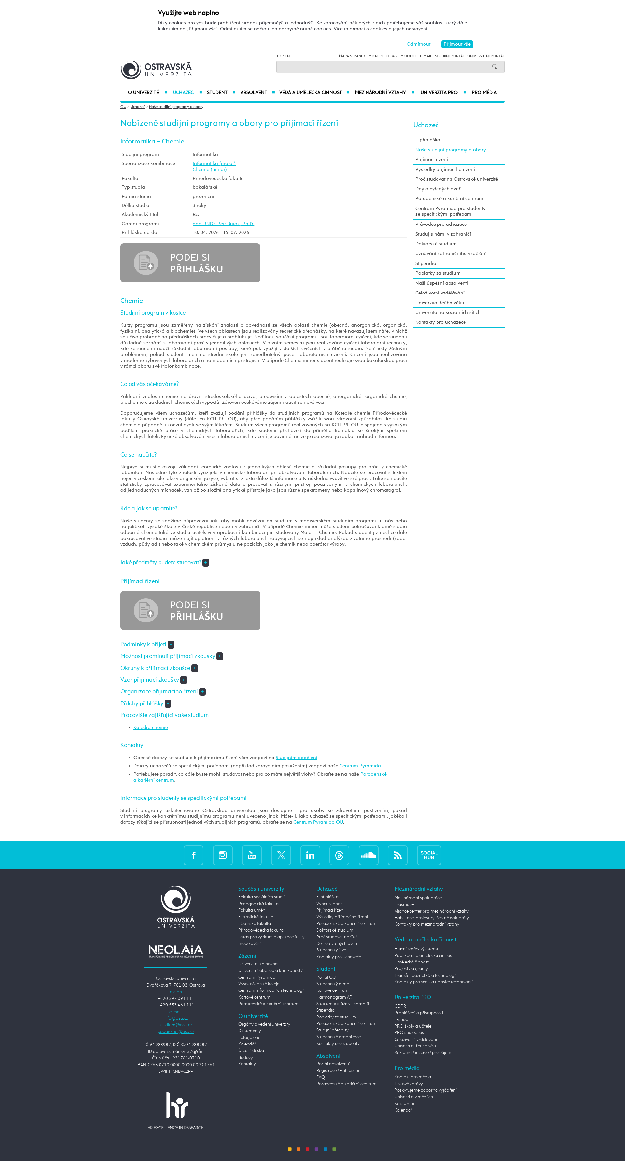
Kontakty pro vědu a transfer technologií (434, 982)
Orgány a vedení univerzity (264, 1024)
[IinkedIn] (310, 855)
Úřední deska (251, 1050)
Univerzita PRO (443, 92)
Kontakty (247, 1064)
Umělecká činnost (412, 962)
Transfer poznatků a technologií (425, 975)
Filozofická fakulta (255, 917)
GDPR (400, 1006)
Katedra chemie (150, 727)
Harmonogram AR (334, 997)
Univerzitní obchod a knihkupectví (270, 970)
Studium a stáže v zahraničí (342, 1004)
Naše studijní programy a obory (176, 107)
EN (287, 56)
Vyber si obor (329, 904)
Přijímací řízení (431, 159)
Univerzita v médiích (414, 1097)
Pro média (484, 92)
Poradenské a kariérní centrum (449, 198)
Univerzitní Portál (486, 56)
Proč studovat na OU (336, 937)
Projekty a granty (411, 968)
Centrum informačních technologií (271, 990)
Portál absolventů (333, 1064)
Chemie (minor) (210, 169)
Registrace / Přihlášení (337, 1070)
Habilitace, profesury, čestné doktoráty (432, 918)
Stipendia (425, 263)
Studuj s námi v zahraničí (443, 234)
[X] (281, 855)
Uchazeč (187, 92)
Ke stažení (404, 1103)
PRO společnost (410, 1033)
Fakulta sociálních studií (261, 897)
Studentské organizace (338, 1037)
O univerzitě (148, 92)
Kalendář (247, 1044)
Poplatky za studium (438, 273)
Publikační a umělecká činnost (424, 955)
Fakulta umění (252, 910)
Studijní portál (450, 56)
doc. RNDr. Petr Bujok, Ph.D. (223, 223)
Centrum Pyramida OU (318, 822)
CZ (279, 56)
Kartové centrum (254, 997)
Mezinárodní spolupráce (418, 898)
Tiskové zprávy (409, 1084)
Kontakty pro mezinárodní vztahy (427, 924)
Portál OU (326, 977)
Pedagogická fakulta (258, 904)
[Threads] (339, 855)
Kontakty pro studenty (338, 1043)
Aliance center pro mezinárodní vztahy (432, 911)
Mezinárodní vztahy (385, 92)
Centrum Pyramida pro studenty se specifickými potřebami (450, 211)
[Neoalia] (175, 951)
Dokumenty (249, 1031)
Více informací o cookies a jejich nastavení (380, 28)
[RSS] (398, 855)
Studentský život (332, 950)
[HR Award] (175, 1110)
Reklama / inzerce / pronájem (423, 1052)
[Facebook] (193, 855)
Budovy (245, 1057)
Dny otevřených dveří (438, 188)
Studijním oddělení (296, 757)
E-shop (401, 1020)
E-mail (426, 56)
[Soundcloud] (369, 855)
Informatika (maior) (214, 163)
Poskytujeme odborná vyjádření (426, 1090)
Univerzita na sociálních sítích (448, 312)
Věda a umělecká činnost (314, 92)
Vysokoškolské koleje (258, 984)
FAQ (320, 1077)
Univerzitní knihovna (258, 964)
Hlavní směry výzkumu (416, 949)
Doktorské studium (436, 243)
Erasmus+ (404, 904)
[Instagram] (223, 855)
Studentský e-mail (333, 984)
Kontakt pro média (413, 1077)
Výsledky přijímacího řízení (445, 169)
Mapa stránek (352, 56)
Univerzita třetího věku (439, 302)
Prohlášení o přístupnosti (419, 1013)
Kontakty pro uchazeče (440, 322)
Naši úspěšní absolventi (441, 283)
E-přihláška (427, 139)
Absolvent (258, 92)
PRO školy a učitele (413, 1026)
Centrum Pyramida (360, 765)
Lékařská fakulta (254, 924)
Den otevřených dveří (336, 943)
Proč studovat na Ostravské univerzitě (456, 179)
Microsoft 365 (382, 56)
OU (123, 107)
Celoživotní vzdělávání (440, 293)
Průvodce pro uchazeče (441, 224)
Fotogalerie (249, 1037)
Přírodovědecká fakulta (261, 930)
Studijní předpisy (332, 1030)
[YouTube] (252, 855)
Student (221, 92)
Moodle (408, 56)
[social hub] (429, 855)
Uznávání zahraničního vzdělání (451, 253)
